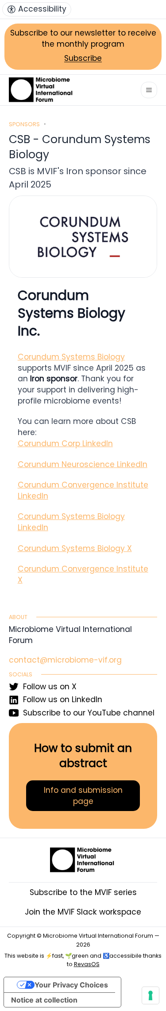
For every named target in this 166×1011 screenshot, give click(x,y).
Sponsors (24, 124)
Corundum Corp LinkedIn (65, 443)
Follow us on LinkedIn (62, 699)
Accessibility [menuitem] (42, 9)
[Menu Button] (149, 90)
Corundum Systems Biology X (75, 548)
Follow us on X (50, 686)
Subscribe (83, 58)
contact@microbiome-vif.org (65, 660)
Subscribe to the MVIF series (83, 892)
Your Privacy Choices (71, 984)
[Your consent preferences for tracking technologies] (150, 995)
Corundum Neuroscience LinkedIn (82, 464)
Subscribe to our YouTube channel (88, 712)
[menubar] (36, 9)
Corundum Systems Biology (71, 357)
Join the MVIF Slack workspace (83, 912)
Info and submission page (83, 796)
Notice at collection (44, 999)
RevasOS (87, 964)
